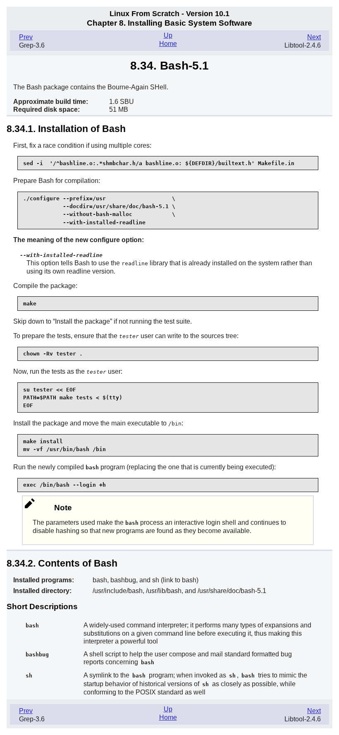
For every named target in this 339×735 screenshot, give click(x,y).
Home (168, 43)
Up (168, 35)
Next (314, 37)
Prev (26, 37)
